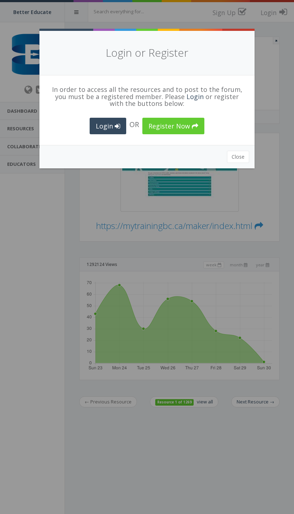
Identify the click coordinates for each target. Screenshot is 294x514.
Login (195, 96)
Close (238, 156)
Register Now (170, 126)
